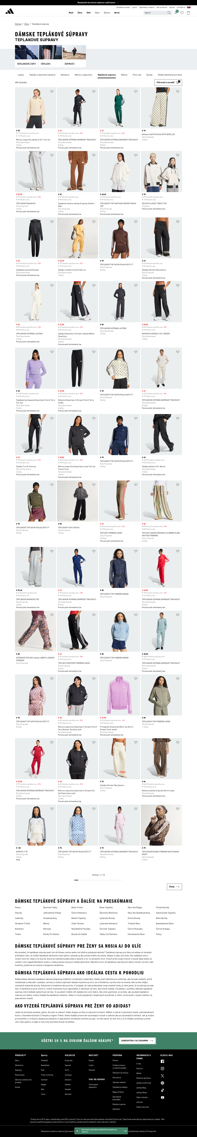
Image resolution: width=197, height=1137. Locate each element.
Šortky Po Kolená (51, 934)
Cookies (82, 1131)
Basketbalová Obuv (165, 924)
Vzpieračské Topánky (166, 913)
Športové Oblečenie (109, 913)
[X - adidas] (171, 1076)
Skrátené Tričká (22, 924)
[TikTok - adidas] (171, 1090)
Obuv (97, 13)
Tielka (18, 934)
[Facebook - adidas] (171, 1061)
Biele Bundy (161, 918)
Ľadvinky (19, 918)
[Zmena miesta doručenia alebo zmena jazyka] (189, 7)
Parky (18, 908)
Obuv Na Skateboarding (139, 913)
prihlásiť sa (181, 7)
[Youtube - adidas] (171, 1097)
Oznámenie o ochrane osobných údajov (102, 1131)
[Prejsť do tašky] (188, 13)
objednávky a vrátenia (146, 7)
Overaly (18, 913)
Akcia (117, 13)
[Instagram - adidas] (171, 1069)
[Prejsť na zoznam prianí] (182, 13)
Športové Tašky (50, 908)
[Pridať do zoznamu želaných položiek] (52, 92)
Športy (107, 13)
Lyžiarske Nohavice (108, 924)
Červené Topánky (108, 929)
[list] (98, 75)
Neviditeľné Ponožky (80, 929)
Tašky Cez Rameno (108, 934)
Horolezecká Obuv (136, 934)
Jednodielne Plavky (52, 913)
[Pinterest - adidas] (171, 1083)
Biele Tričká (77, 908)
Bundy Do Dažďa (79, 934)
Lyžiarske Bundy (107, 918)
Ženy (80, 13)
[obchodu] (9, 11)
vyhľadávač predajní (123, 7)
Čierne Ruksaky (135, 929)
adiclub (172, 7)
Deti (89, 13)
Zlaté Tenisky (77, 924)
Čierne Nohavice (79, 913)
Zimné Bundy (134, 918)
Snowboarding (50, 918)
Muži (71, 13)
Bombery (19, 929)
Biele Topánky (106, 908)
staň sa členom (161, 7)
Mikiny (46, 924)
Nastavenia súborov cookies (52, 1131)
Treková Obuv (134, 924)
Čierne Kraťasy (163, 929)
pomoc (134, 7)
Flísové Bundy (162, 908)
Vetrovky (47, 929)
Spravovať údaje (71, 1131)
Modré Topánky (78, 918)
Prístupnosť (151, 1131)
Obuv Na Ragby (135, 908)
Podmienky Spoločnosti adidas (132, 1131)
